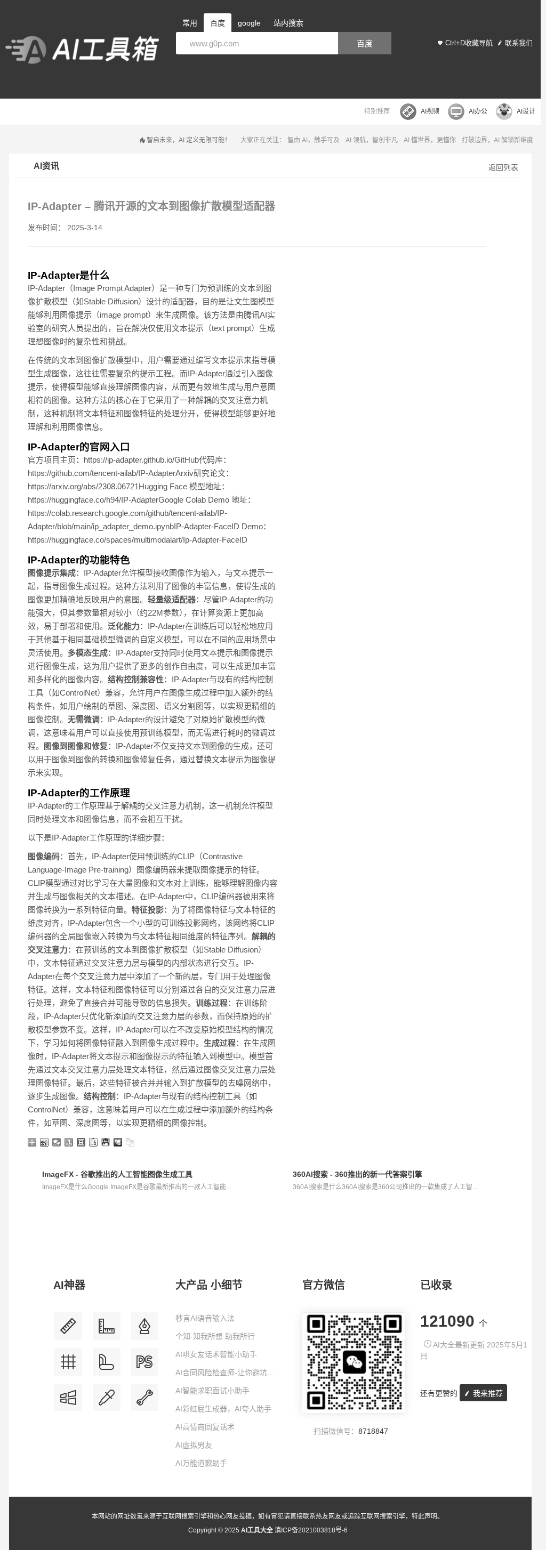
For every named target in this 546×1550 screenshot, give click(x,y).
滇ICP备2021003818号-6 (311, 1530)
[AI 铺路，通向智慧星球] (106, 1366)
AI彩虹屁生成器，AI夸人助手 (223, 1408)
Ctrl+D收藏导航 (469, 43)
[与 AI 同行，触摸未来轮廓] (68, 1366)
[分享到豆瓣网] (81, 1142)
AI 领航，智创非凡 (372, 140)
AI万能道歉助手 (201, 1463)
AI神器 (69, 1285)
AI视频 (430, 111)
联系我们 (519, 43)
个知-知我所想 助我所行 (215, 1336)
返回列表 (503, 167)
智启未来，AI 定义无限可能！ (189, 140)
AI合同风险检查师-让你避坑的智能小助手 (228, 1372)
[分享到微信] (56, 1142)
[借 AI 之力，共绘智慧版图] (106, 1401)
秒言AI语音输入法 (205, 1318)
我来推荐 (487, 1393)
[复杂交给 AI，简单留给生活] (145, 1330)
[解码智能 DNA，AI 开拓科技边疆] (68, 1330)
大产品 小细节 (209, 1285)
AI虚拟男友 (193, 1445)
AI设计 (526, 111)
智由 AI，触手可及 (313, 140)
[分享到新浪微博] (44, 1142)
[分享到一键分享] (69, 1142)
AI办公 (478, 111)
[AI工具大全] (82, 50)
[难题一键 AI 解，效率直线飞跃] (106, 1330)
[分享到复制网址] (130, 1142)
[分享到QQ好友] (105, 1142)
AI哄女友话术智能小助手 (216, 1354)
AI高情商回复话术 (205, 1427)
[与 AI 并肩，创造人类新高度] (145, 1401)
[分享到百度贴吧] (93, 1142)
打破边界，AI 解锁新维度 (497, 140)
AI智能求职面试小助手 (212, 1390)
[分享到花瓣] (118, 1142)
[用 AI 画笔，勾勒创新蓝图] (145, 1366)
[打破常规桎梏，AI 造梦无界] (68, 1401)
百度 (365, 43)
